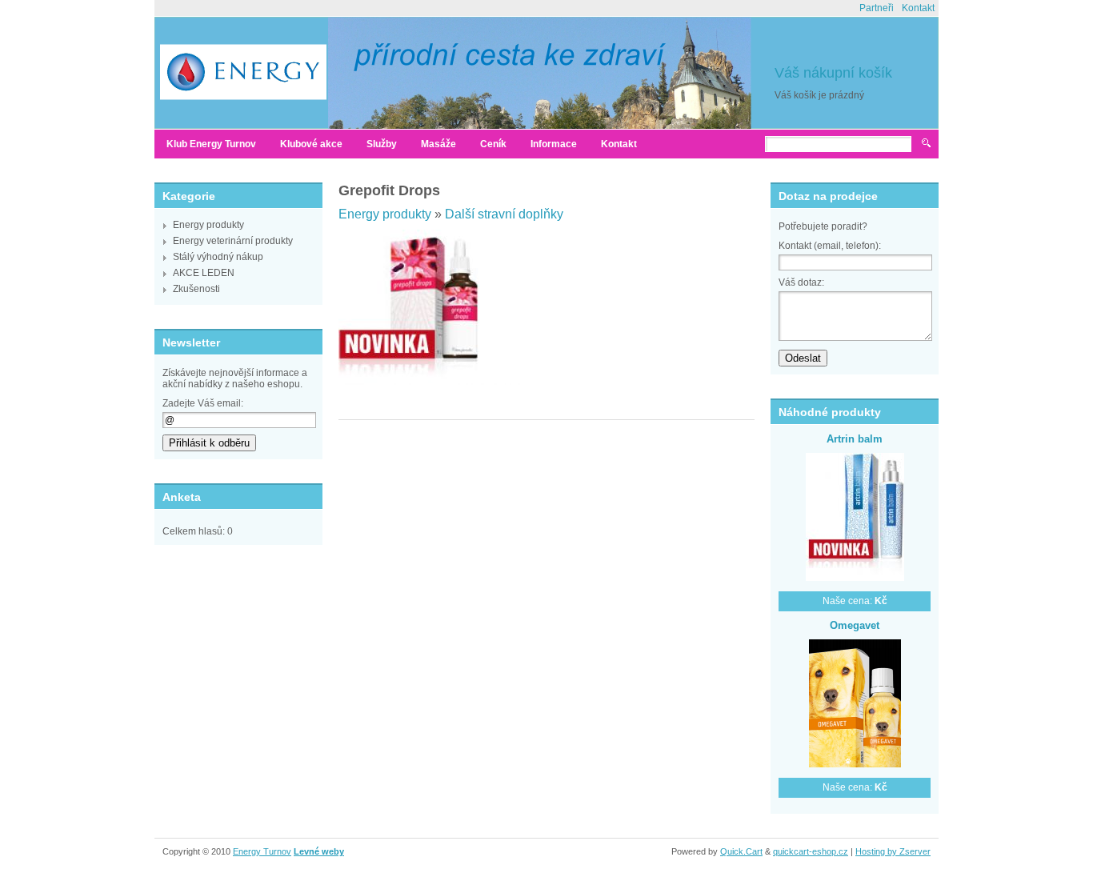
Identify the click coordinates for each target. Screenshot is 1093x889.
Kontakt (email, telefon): (830, 245)
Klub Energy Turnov (211, 144)
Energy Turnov (262, 851)
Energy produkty (208, 224)
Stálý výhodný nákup (218, 256)
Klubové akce (311, 144)
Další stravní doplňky (504, 214)
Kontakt (918, 8)
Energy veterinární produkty (233, 240)
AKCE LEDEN (203, 272)
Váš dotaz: (801, 282)
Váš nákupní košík (833, 73)
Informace (553, 144)
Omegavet (854, 625)
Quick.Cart (741, 851)
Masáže (438, 144)
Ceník (493, 144)
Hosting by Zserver (893, 851)
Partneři (876, 8)
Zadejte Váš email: (202, 403)
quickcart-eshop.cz (810, 851)
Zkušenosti (196, 288)
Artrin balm (855, 439)
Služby (381, 144)
